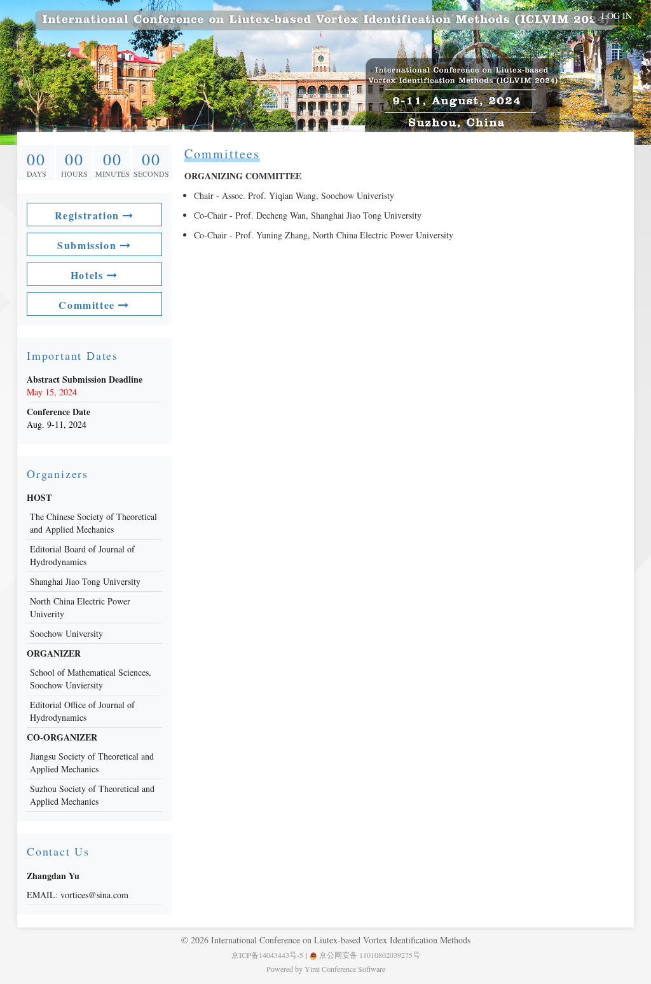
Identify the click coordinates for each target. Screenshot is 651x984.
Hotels (89, 275)
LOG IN (616, 16)
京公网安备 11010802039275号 (368, 955)
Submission (88, 245)
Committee (88, 304)
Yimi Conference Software (345, 969)
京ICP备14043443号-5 (267, 955)
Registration (89, 215)
